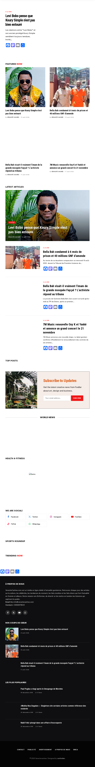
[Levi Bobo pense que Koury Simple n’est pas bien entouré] (66, 28)
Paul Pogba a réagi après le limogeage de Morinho (42, 689)
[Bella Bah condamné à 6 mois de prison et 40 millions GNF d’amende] (70, 87)
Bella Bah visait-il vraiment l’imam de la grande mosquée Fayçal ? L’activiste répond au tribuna (23, 167)
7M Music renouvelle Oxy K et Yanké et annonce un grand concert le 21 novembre (69, 166)
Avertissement (45, 750)
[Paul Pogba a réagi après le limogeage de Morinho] (11, 693)
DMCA (75, 750)
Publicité (32, 750)
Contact (20, 750)
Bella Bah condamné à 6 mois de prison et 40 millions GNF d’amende (69, 112)
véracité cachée (13, 117)
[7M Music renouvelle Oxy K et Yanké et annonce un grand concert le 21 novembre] (70, 141)
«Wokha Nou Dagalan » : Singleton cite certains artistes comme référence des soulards (53, 707)
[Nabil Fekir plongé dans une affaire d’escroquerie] (11, 727)
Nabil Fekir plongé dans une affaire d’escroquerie (41, 723)
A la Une (8, 11)
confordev (61, 758)
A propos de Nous (62, 750)
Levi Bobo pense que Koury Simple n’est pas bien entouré (20, 20)
